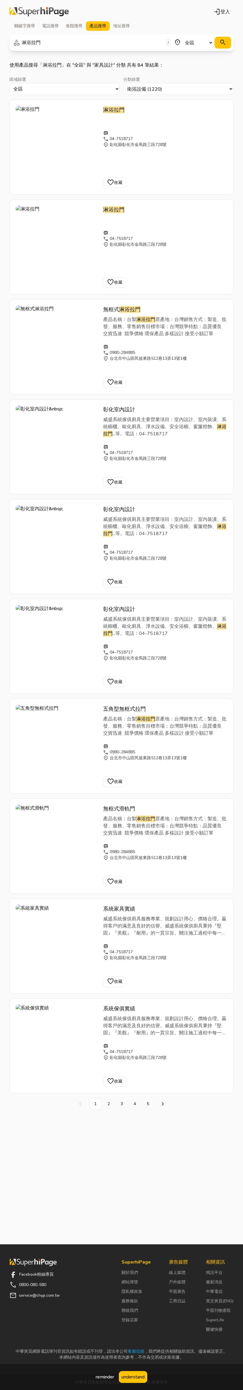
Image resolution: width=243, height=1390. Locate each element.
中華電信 (214, 1291)
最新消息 (214, 1282)
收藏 (114, 183)
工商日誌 (177, 1301)
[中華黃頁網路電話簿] (39, 12)
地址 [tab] (121, 26)
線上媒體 (177, 1272)
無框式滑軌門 (119, 808)
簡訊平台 (214, 1272)
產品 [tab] (97, 26)
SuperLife (215, 1320)
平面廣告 (177, 1291)
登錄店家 (130, 1320)
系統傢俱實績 (119, 1008)
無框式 (121, 309)
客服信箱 (136, 1351)
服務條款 (130, 1301)
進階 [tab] (74, 26)
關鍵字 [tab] (24, 26)
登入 (221, 11)
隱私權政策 (132, 1291)
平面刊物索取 (218, 1310)
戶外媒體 (177, 1282)
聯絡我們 (130, 1310)
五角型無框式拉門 (124, 708)
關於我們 (130, 1272)
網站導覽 (130, 1282)
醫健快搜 (214, 1329)
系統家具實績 (119, 908)
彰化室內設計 (120, 409)
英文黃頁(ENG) (220, 1301)
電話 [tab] (50, 26)
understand (133, 1377)
